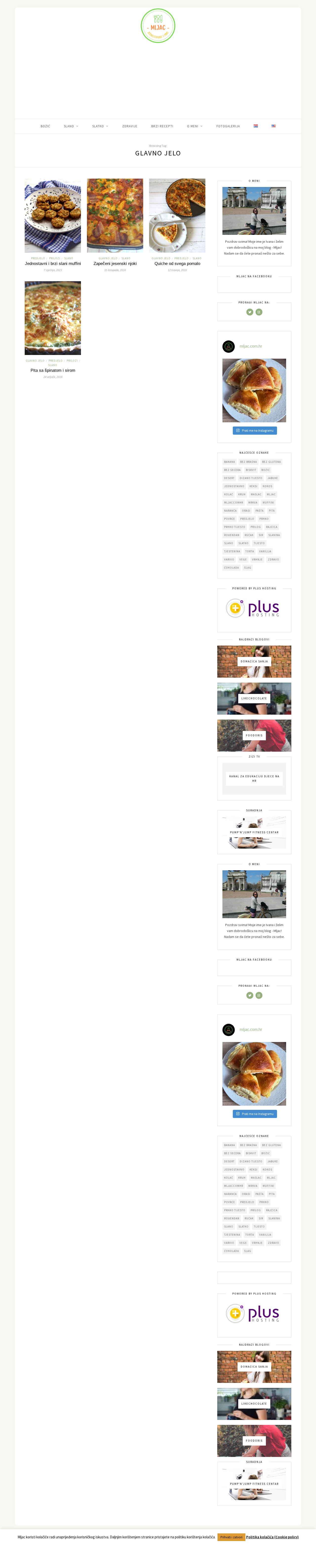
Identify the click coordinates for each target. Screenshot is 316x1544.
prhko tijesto (234, 527)
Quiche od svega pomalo (177, 263)
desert (229, 478)
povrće (229, 519)
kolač (228, 494)
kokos (267, 486)
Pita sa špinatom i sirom (53, 370)
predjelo (247, 519)
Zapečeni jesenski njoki (115, 263)
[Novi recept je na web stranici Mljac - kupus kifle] (254, 390)
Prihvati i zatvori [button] (231, 1537)
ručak (249, 535)
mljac (271, 494)
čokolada (231, 567)
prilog (256, 527)
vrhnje (257, 559)
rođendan (231, 535)
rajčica (271, 527)
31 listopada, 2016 (115, 270)
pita (272, 510)
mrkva (252, 502)
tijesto (259, 543)
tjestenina (232, 551)
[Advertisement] (158, 81)
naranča (230, 510)
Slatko (98, 126)
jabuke (273, 478)
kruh (242, 494)
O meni (192, 126)
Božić (45, 126)
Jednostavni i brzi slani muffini (53, 263)
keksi (253, 486)
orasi (246, 510)
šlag (247, 567)
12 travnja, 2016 (177, 270)
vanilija (265, 551)
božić (265, 470)
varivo (229, 559)
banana (229, 462)
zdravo (273, 559)
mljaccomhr (233, 502)
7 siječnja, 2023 (53, 270)
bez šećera (232, 470)
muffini (268, 502)
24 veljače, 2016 (52, 377)
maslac (256, 494)
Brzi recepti (162, 126)
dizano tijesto (251, 478)
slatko (243, 543)
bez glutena (271, 462)
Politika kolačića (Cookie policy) (272, 1537)
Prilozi (54, 258)
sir (261, 535)
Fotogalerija (228, 126)
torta (249, 551)
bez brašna (248, 462)
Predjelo (38, 258)
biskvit (251, 470)
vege (243, 559)
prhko (264, 519)
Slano (69, 126)
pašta (260, 510)
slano (228, 543)
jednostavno (234, 486)
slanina (274, 535)
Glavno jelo (108, 258)
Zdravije (130, 126)
